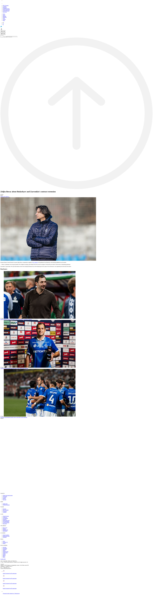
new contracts (35, 262)
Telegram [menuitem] (4, 549)
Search (5, 36)
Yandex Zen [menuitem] (5, 552)
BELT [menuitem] (4, 555)
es (3, 24)
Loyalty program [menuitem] (6, 522)
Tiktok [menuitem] (4, 550)
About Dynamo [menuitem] (6, 516)
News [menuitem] (4, 541)
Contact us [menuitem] (5, 517)
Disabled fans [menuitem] (5, 529)
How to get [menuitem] (5, 527)
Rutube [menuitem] (4, 554)
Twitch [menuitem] (4, 553)
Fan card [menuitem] (4, 499)
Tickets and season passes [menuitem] (8, 495)
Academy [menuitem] (5, 512)
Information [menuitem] (5, 530)
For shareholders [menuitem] (6, 521)
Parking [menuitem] (4, 498)
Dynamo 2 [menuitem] (5, 511)
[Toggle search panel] (2, 31)
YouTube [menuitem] (4, 547)
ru (3, 23)
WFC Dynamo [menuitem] (5, 509)
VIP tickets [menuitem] (5, 496)
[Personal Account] (1, 29)
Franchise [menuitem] (5, 519)
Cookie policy (3, 559)
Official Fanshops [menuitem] (6, 504)
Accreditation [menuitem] (5, 518)
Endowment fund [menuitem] (6, 520)
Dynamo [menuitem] (4, 508)
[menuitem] (78, 5)
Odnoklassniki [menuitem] (5, 551)
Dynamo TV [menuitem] (5, 542)
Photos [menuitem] (4, 543)
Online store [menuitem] (5, 503)
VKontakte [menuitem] (5, 548)
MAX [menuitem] (4, 557)
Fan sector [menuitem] (5, 523)
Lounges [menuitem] (4, 497)
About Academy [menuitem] (6, 535)
